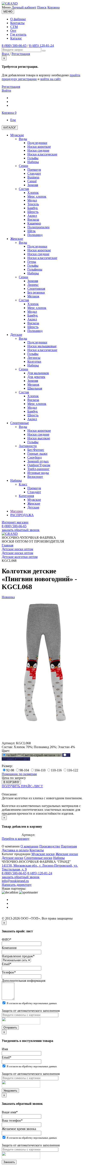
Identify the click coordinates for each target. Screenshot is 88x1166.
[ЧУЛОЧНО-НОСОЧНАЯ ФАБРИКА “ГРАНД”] (10, 3)
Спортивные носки (38, 858)
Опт (13, 30)
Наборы (59, 858)
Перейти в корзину (15, 838)
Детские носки (12, 858)
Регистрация (11, 86)
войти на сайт (50, 79)
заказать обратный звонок (21, 530)
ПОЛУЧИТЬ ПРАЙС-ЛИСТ (22, 786)
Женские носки (67, 854)
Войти (6, 90)
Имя (5, 1049)
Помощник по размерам (19, 774)
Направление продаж (18, 956)
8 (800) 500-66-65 (14, 45)
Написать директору (17, 884)
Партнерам (69, 846)
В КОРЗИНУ (11, 782)
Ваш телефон (12, 1120)
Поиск (42, 7)
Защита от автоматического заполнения (31, 1010)
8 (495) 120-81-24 (41, 45)
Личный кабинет (24, 7)
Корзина (53, 7)
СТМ (14, 27)
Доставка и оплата (15, 850)
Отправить (10, 1027)
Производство (49, 846)
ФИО (6, 939)
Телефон (9, 972)
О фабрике (18, 19)
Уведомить (10, 1090)
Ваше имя (10, 1112)
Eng (13, 120)
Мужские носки (43, 854)
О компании (29, 846)
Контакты (17, 23)
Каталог (16, 38)
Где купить (18, 34)
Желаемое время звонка (19, 1129)
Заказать (9, 1162)
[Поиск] (43, 50)
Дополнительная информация (23, 980)
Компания (9, 948)
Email (6, 964)
